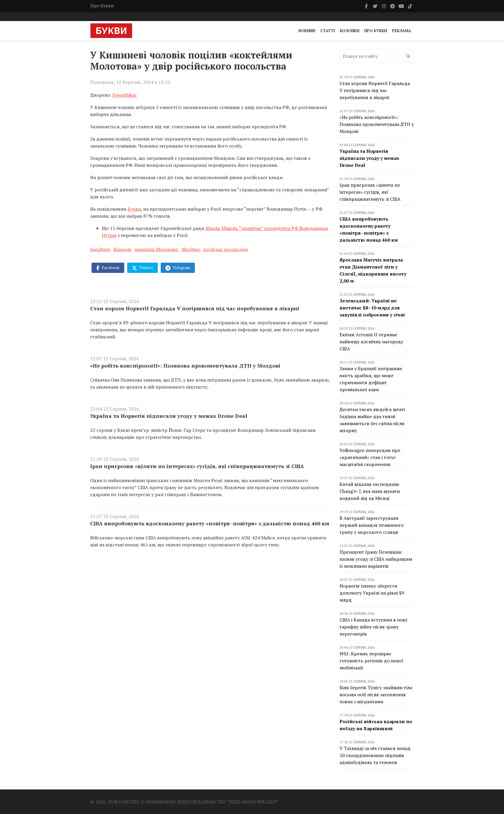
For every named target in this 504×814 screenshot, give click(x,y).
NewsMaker (124, 95)
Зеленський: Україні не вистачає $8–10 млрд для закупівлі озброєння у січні (372, 307)
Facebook (110, 267)
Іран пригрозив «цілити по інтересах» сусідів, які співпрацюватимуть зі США (197, 466)
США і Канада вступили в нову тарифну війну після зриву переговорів (373, 626)
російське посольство (225, 249)
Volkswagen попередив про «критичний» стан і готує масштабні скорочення (370, 457)
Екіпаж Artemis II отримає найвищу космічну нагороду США (371, 341)
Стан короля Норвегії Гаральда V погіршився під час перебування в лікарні (194, 308)
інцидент (100, 249)
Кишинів (122, 249)
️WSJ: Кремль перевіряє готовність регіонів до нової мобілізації (371, 660)
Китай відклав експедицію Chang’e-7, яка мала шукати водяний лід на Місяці (370, 491)
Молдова (190, 249)
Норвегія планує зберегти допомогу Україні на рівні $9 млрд (372, 593)
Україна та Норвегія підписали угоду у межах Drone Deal (168, 415)
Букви (134, 209)
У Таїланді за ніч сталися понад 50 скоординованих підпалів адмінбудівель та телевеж (375, 755)
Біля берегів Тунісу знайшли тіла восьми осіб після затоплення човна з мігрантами (376, 694)
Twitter (146, 267)
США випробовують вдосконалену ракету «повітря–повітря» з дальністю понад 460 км (209, 523)
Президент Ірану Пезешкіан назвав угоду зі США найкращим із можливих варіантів (376, 559)
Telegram (181, 267)
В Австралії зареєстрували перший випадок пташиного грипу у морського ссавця (372, 525)
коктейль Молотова (156, 249)
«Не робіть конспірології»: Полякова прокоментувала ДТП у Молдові (185, 365)
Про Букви (102, 5)
